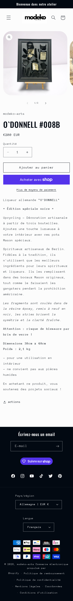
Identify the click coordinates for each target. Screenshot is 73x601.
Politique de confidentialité (39, 580)
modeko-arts (25, 564)
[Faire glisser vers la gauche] (27, 103)
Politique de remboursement (44, 573)
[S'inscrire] (57, 446)
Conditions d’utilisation (39, 592)
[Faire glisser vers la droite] (45, 103)
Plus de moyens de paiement (36, 189)
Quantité (10, 143)
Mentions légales (28, 586)
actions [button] (14, 401)
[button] (8, 17)
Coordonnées (53, 586)
